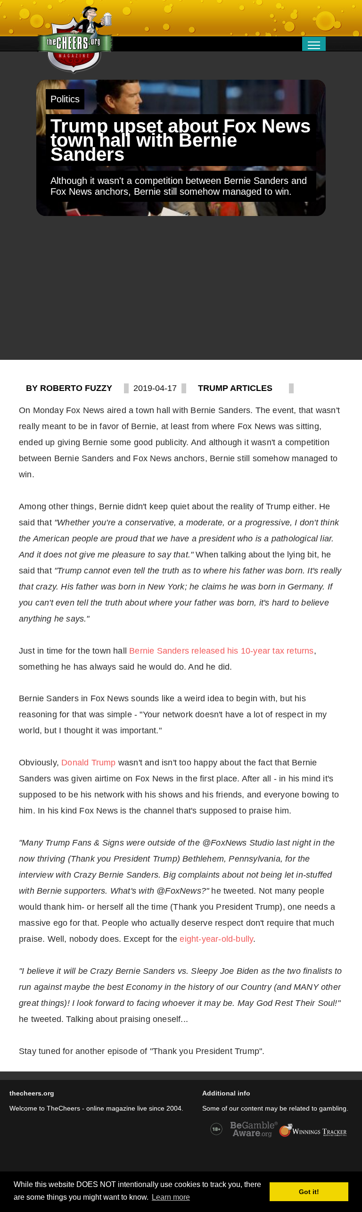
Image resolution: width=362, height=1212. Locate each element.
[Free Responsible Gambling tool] (313, 1136)
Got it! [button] (309, 1191)
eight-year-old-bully (216, 939)
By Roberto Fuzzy (69, 388)
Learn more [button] (171, 1197)
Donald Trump (88, 762)
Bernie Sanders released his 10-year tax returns (221, 651)
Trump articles (235, 388)
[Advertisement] (181, 289)
